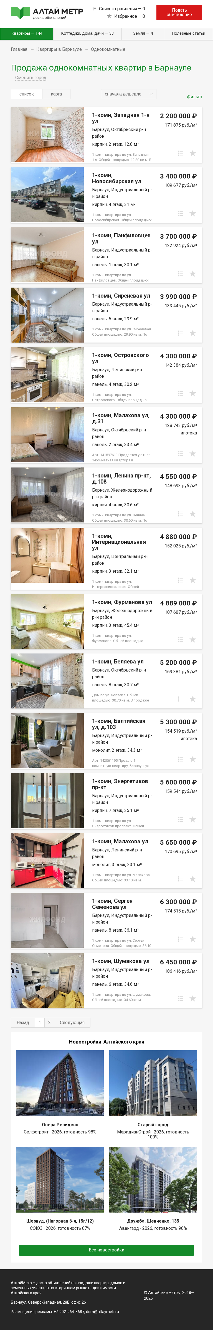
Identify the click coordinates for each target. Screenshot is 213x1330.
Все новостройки (106, 1250)
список (26, 94)
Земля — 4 (143, 33)
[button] (128, 94)
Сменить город (30, 77)
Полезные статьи (188, 33)
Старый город (153, 1124)
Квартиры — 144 (26, 33)
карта (56, 94)
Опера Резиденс (60, 1124)
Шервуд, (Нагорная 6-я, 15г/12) (60, 1221)
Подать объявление (179, 12)
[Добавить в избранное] (193, 153)
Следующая (72, 1022)
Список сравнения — (122, 8)
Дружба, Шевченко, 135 (153, 1221)
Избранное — (129, 16)
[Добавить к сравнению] (180, 153)
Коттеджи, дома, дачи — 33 (87, 33)
